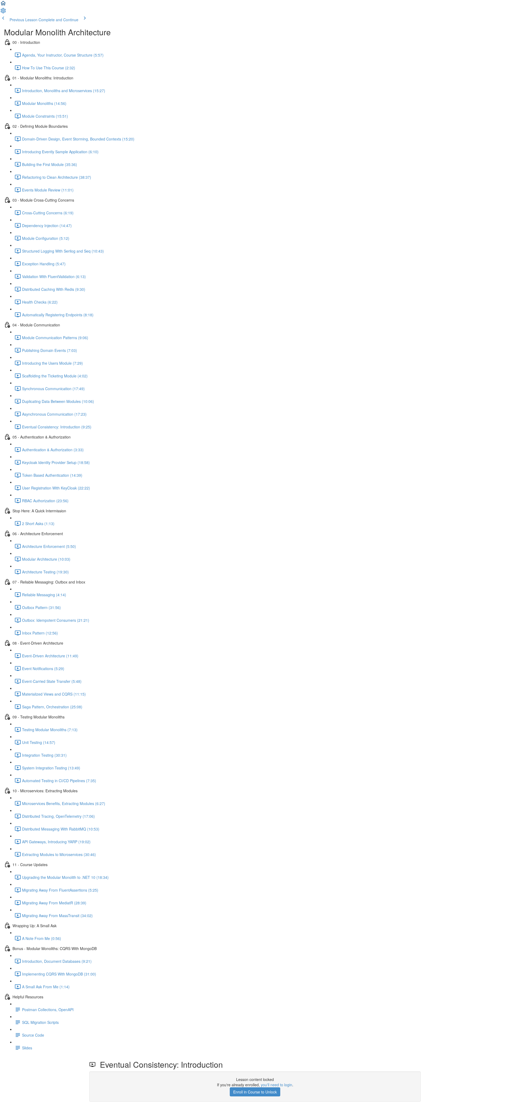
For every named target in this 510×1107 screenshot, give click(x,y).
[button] (3, 4)
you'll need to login (276, 1084)
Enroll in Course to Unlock (255, 1092)
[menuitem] (3, 12)
